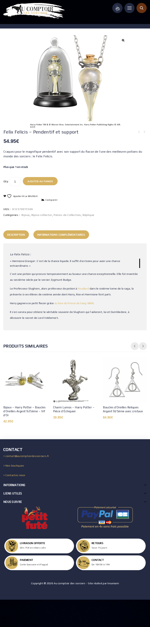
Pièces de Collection (67, 214)
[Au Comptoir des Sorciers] (34, 11)
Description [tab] (16, 234)
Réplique (88, 214)
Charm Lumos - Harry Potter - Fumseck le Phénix (139, 132)
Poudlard (83, 288)
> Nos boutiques (13, 465)
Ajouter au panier (40, 181)
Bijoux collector (41, 214)
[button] (123, 40)
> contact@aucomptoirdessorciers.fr (26, 456)
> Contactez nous (14, 475)
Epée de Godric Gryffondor (144, 132)
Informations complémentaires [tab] (61, 234)
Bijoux (25, 214)
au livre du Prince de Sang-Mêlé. (74, 303)
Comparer (52, 200)
